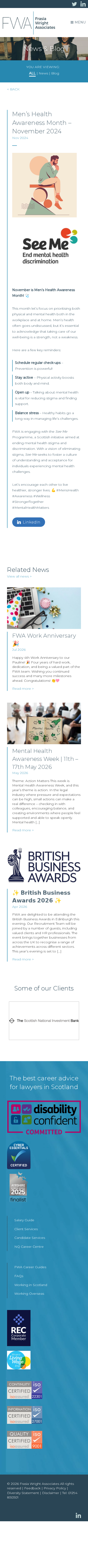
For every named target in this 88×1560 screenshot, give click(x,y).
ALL (32, 73)
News (43, 73)
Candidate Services (29, 1238)
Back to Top (75, 1547)
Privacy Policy (55, 1488)
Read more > (23, 688)
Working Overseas (29, 1293)
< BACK (13, 89)
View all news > (19, 576)
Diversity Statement (23, 1493)
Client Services (26, 1229)
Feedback (32, 1488)
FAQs (18, 1276)
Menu (80, 22)
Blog (55, 73)
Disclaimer (50, 1493)
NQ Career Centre (29, 1246)
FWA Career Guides (30, 1267)
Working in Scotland (30, 1285)
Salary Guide (24, 1220)
